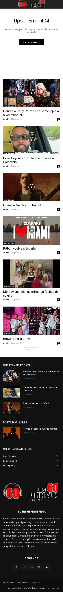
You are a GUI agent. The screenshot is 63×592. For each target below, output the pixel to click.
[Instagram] (39, 567)
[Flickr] (31, 567)
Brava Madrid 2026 (16, 339)
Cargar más (30, 349)
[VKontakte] (47, 567)
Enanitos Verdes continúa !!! (22, 205)
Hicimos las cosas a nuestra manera (40, 429)
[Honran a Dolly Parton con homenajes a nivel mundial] (31, 93)
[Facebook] (24, 567)
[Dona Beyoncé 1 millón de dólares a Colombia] (31, 140)
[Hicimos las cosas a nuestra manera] (11, 433)
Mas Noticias (9, 106)
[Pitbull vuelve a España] (31, 230)
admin (6, 119)
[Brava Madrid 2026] (31, 321)
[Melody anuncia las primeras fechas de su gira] (31, 273)
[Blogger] (16, 567)
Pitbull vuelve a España (19, 248)
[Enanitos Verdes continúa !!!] (31, 187)
